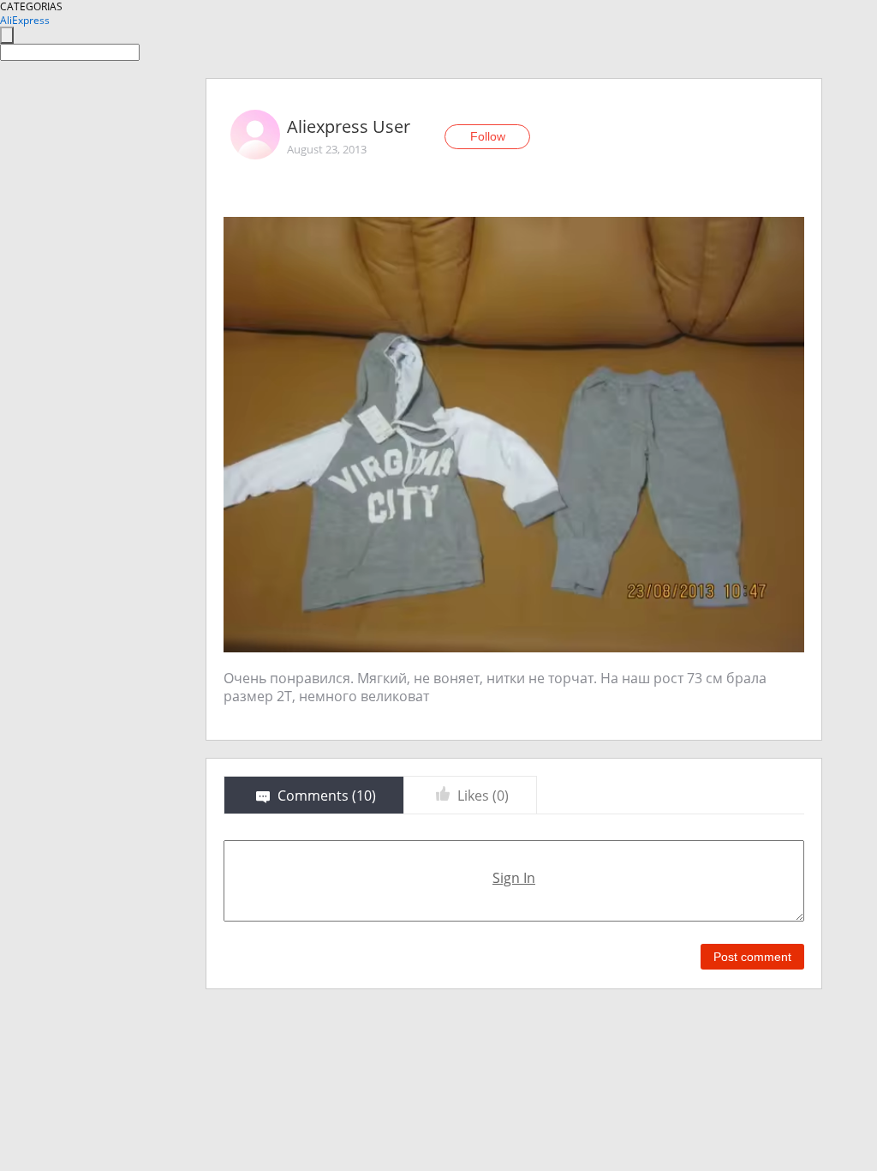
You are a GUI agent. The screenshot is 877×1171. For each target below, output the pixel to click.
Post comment (752, 957)
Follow (487, 136)
